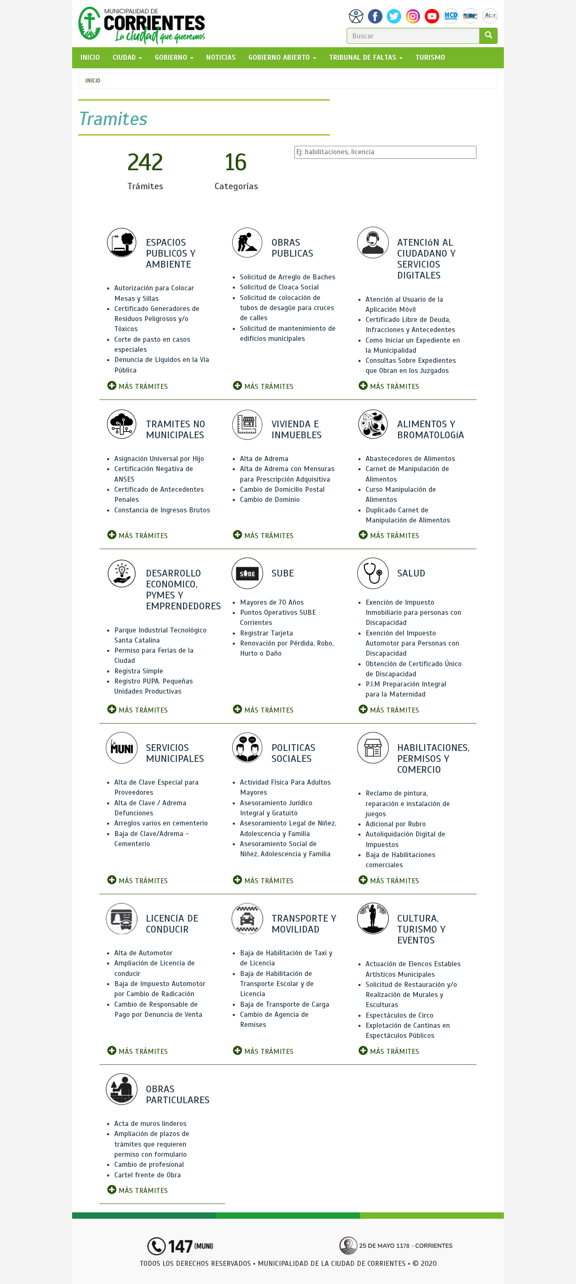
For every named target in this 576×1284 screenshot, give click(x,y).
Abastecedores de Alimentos (410, 458)
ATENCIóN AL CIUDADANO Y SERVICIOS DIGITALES (426, 259)
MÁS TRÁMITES (142, 386)
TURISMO (430, 57)
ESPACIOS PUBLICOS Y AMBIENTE (170, 253)
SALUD (411, 573)
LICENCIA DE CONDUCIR (172, 924)
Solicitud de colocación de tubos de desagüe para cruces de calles (287, 308)
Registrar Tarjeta (266, 633)
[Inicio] (144, 24)
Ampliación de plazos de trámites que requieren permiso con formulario (151, 1144)
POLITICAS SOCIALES (293, 753)
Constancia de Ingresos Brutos (162, 510)
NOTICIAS (221, 57)
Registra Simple (138, 671)
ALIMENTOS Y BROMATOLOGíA (430, 429)
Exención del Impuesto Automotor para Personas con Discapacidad (412, 643)
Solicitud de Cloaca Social (279, 287)
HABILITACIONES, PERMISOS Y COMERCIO (433, 758)
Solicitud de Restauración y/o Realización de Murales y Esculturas (411, 995)
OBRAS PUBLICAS (292, 248)
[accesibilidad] (356, 16)
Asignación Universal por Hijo (159, 458)
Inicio (92, 80)
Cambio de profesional (149, 1164)
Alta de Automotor (143, 953)
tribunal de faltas (363, 57)
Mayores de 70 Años (272, 602)
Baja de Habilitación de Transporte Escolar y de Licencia (277, 984)
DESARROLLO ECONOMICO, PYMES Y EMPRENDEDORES (183, 590)
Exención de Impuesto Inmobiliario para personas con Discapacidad (413, 612)
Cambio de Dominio (270, 499)
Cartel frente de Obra (147, 1175)
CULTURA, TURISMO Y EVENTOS (421, 929)
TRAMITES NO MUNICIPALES (175, 429)
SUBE (283, 573)
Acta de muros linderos (150, 1123)
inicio (90, 57)
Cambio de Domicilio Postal (282, 489)
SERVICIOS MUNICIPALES (175, 753)
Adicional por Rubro (396, 824)
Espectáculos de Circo (399, 1015)
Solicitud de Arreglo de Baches (287, 277)
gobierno (172, 57)
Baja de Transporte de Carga (284, 1004)
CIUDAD (125, 57)
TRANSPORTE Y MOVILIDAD (304, 924)
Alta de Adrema (264, 458)
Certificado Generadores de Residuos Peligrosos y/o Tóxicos (156, 319)
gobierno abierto (280, 57)
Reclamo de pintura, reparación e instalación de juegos (408, 803)
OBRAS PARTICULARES (178, 1094)
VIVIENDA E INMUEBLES (297, 429)
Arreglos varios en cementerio (161, 823)
